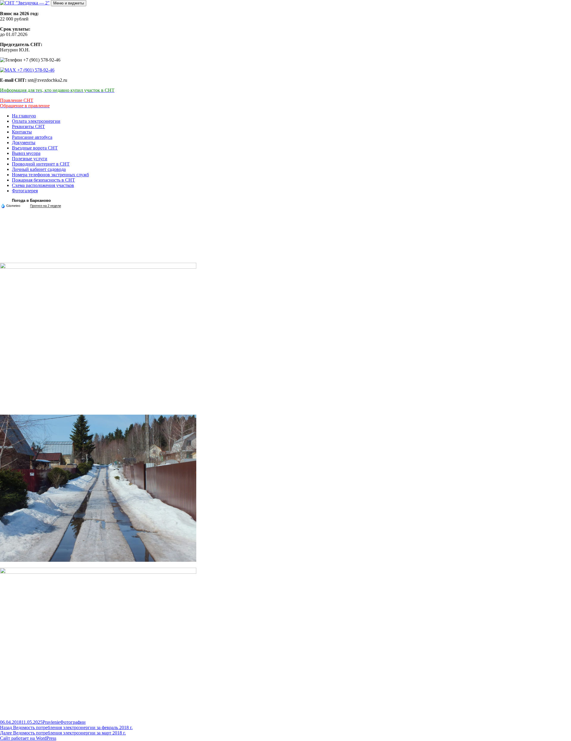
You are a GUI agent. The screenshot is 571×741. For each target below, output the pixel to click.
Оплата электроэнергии (36, 121)
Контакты (22, 131)
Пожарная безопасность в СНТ (43, 180)
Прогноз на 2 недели (45, 205)
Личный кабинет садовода (39, 169)
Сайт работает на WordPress (28, 738)
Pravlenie (51, 722)
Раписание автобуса (32, 137)
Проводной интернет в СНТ (41, 163)
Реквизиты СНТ (28, 126)
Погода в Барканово (31, 200)
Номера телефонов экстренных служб (50, 174)
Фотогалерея (25, 190)
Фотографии (73, 722)
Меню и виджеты (68, 3)
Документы (23, 142)
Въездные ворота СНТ (35, 147)
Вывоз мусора (26, 153)
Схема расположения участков (43, 185)
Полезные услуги (29, 158)
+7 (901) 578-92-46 (35, 70)
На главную (24, 115)
